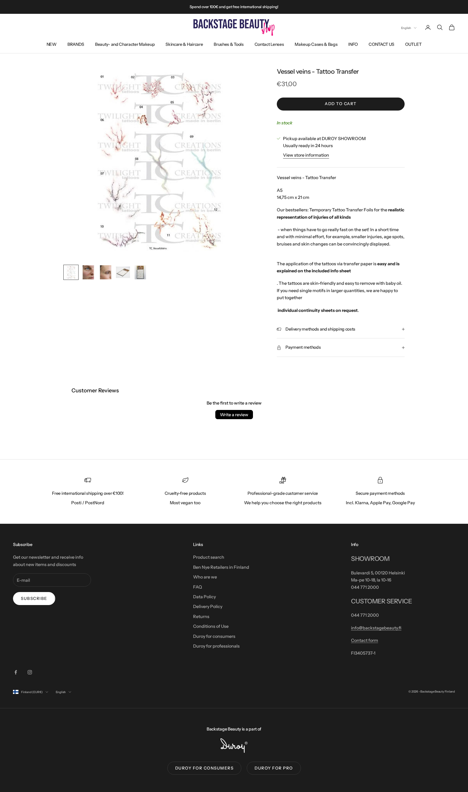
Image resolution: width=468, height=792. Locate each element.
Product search (208, 557)
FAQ (197, 587)
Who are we (205, 577)
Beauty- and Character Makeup (125, 44)
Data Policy (204, 596)
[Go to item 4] (123, 272)
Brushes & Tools (228, 44)
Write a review (234, 414)
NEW (52, 44)
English (406, 28)
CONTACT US (381, 44)
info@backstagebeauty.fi (376, 628)
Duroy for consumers (214, 636)
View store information (306, 155)
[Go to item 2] (88, 272)
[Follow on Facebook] (15, 672)
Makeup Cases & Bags (316, 44)
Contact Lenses (269, 44)
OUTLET (413, 44)
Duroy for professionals (216, 646)
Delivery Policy (207, 606)
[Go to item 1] (71, 272)
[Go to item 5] (140, 272)
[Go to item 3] (105, 272)
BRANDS (75, 44)
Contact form (364, 640)
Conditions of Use (211, 626)
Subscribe (34, 598)
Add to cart (341, 103)
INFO (353, 44)
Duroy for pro (274, 768)
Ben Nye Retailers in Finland (221, 567)
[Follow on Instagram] (29, 672)
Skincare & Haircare (184, 44)
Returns (201, 616)
